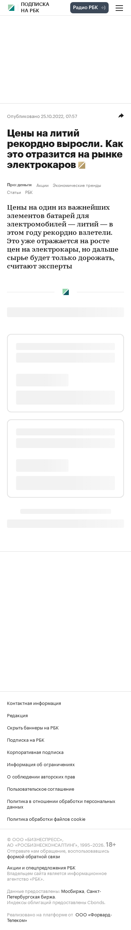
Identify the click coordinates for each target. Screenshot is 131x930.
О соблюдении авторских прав (41, 775)
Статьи (14, 192)
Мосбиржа (72, 890)
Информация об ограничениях (41, 763)
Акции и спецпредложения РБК (41, 866)
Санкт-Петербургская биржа (54, 893)
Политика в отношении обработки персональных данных (61, 803)
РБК (28, 192)
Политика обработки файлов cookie (46, 818)
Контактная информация (34, 702)
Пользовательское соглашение (40, 788)
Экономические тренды (77, 185)
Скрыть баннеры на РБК (33, 726)
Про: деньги (20, 185)
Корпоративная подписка (35, 751)
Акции (42, 185)
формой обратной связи (33, 855)
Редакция (17, 714)
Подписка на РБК (25, 739)
